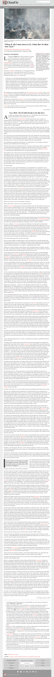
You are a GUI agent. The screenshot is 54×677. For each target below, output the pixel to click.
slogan (5, 480)
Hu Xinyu (24, 255)
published (12, 70)
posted (6, 106)
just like (47, 480)
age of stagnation (30, 92)
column (31, 65)
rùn (13, 290)
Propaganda (31, 656)
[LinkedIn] (18, 672)
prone (28, 606)
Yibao (5, 67)
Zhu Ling (16, 254)
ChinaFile (11, 3)
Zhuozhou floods (21, 119)
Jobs (27, 656)
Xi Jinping (11, 656)
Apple (24, 529)
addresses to (22, 99)
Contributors (48, 4)
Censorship (16, 656)
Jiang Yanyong (11, 206)
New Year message (15, 547)
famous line (12, 550)
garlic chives (42, 408)
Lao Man (43, 385)
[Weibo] (30, 672)
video (34, 302)
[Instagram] (27, 672)
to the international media (43, 218)
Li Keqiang (22, 266)
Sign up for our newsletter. (27, 660)
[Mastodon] (33, 672)
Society (16, 654)
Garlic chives (9, 633)
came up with (27, 344)
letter (17, 75)
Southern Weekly (37, 656)
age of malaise (39, 92)
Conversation (30, 4)
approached (22, 436)
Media (9, 654)
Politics (12, 654)
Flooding (20, 656)
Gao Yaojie (16, 224)
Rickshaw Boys (18, 357)
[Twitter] (24, 672)
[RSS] (36, 672)
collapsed (30, 260)
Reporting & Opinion (23, 4)
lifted (22, 188)
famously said (36, 311)
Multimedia (39, 4)
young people (39, 560)
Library (35, 4)
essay (12, 579)
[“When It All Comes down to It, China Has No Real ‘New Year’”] (27, 23)
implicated (34, 231)
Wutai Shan (21, 442)
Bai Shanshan (36, 496)
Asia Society (18, 674)
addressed (35, 614)
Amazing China (44, 523)
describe (11, 635)
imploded (11, 489)
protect (21, 608)
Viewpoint (6, 7)
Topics (43, 4)
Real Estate (24, 656)
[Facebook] (21, 672)
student (7, 257)
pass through (21, 629)
